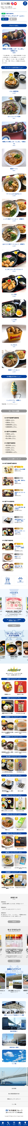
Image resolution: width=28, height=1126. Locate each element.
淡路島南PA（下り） (11, 426)
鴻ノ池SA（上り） (11, 436)
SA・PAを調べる (8, 1123)
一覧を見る (14, 625)
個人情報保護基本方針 (14, 1093)
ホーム (3, 1123)
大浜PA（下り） (10, 449)
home (2, 6)
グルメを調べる (14, 1123)
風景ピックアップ (20, 580)
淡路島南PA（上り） (11, 424)
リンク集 (14, 1104)
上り (6, 19)
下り (14, 19)
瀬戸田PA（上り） (11, 445)
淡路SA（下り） (10, 422)
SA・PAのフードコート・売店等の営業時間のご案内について (14, 620)
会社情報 (14, 1088)
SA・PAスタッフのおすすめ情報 (7, 580)
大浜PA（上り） (10, 447)
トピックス (25, 1123)
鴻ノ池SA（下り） (11, 438)
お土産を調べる (20, 1123)
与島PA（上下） (10, 434)
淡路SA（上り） (10, 420)
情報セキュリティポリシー (14, 1099)
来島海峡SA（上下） (11, 452)
